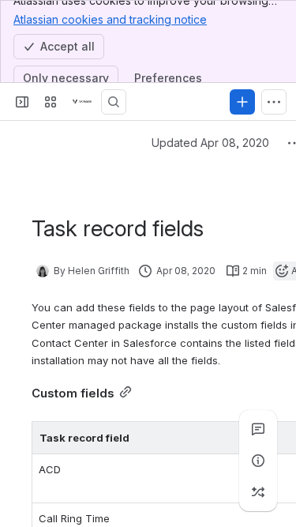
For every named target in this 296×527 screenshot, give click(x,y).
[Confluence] (82, 102)
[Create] (242, 102)
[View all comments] (258, 429)
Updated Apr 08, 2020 (210, 142)
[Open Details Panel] (258, 460)
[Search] (113, 102)
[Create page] (258, 492)
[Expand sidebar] (22, 102)
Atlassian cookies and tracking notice (110, 19)
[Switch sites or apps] (50, 102)
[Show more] (274, 102)
